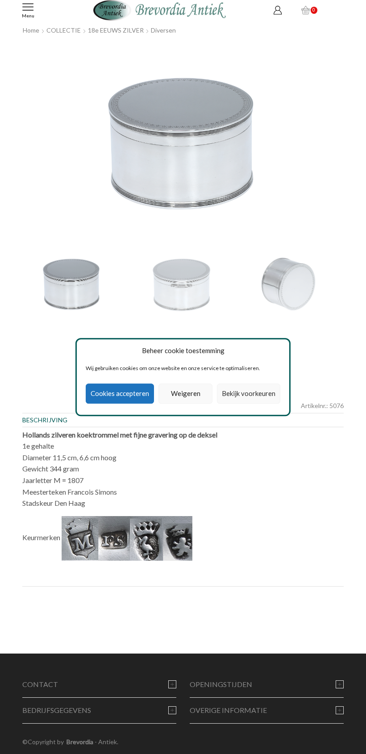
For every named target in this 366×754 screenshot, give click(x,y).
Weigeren (185, 394)
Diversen (163, 30)
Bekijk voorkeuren (248, 394)
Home (31, 30)
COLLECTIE (63, 30)
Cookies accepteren (120, 394)
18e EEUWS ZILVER (116, 30)
